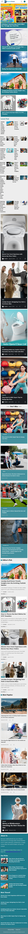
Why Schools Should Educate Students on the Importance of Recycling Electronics (17, 860)
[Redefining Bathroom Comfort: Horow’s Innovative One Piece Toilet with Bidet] (10, 150)
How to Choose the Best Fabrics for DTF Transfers (13, 113)
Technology (6, 545)
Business (5, 508)
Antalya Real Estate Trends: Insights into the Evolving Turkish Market (13, 91)
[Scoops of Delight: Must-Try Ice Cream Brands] (14, 780)
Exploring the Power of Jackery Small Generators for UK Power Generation (2, 207)
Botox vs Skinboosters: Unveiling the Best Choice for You (16, 179)
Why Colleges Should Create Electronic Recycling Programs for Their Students (18, 868)
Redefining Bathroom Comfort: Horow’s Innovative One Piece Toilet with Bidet (2, 154)
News (4, 471)
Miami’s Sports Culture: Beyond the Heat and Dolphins (16, 167)
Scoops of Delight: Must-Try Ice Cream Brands (13, 790)
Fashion (4, 395)
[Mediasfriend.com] (9, 1)
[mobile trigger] (2, 1)
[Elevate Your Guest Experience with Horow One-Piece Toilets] (10, 138)
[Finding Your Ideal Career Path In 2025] (14, 60)
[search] (22, 1)
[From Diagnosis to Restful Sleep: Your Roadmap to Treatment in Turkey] (4, 877)
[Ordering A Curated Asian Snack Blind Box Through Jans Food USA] (14, 13)
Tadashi (5, 258)
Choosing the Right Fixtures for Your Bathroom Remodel (16, 205)
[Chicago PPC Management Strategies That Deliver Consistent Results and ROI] (14, 37)
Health (4, 821)
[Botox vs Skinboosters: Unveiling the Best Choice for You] (23, 177)
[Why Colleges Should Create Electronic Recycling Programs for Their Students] (4, 869)
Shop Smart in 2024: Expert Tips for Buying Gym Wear (16, 154)
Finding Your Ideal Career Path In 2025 (11, 69)
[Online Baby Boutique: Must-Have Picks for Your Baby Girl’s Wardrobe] (14, 756)
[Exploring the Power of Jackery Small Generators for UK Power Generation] (10, 203)
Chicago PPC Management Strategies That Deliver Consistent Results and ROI (12, 48)
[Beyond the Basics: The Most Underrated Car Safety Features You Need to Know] (10, 164)
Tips (3, 299)
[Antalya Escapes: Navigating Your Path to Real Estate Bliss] (23, 138)
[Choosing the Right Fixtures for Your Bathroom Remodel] (23, 203)
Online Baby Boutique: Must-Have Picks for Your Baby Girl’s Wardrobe (13, 766)
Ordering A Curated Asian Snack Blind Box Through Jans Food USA (12, 25)
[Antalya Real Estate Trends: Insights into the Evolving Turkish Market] (14, 81)
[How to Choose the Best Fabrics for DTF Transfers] (14, 103)
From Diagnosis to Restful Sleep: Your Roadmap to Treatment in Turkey (17, 877)
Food (4, 20)
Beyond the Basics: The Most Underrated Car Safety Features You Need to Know (2, 168)
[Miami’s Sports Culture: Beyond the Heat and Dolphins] (23, 164)
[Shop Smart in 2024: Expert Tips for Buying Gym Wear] (23, 150)
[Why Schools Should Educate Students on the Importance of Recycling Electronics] (4, 860)
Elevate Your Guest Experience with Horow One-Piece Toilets (12, 255)
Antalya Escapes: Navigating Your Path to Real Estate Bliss (16, 141)
